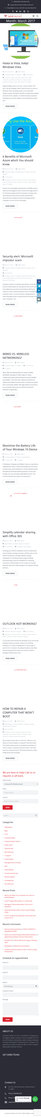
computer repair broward (14, 182)
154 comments (9, 729)
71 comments (9, 177)
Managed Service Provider (13, 863)
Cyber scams (8, 845)
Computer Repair (10, 74)
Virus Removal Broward (22, 278)
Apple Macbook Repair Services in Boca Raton (19, 937)
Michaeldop (8, 946)
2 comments (29, 74)
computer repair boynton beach (12, 80)
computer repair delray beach (17, 736)
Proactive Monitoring (11, 873)
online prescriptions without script (15, 949)
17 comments (29, 365)
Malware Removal (27, 276)
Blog (6, 831)
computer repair (9, 77)
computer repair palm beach (16, 82)
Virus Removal (9, 884)
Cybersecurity (9, 848)
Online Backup (9, 870)
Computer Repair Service (12, 841)
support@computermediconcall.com (21, 5)
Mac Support (27, 546)
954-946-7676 (25, 2)
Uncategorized (9, 880)
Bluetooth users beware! (21, 946)
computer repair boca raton (23, 77)
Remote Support (26, 268)
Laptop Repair (26, 457)
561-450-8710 (32, 8)
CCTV (6, 834)
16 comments (9, 273)
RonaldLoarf (8, 940)
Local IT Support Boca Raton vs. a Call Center (18, 901)
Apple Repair (8, 543)
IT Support (18, 74)
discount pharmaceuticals (13, 929)
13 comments (9, 546)
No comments (29, 631)
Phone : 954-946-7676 (15, 1093)
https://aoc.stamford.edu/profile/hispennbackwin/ (20, 935)
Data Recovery (19, 172)
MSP (6, 866)
